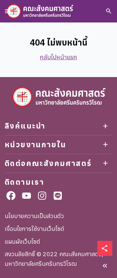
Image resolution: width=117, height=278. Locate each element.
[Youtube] (26, 195)
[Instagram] (42, 195)
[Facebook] (11, 195)
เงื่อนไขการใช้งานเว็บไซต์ (34, 228)
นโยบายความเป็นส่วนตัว (34, 216)
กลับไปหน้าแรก (58, 57)
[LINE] (57, 195)
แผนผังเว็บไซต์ (22, 241)
